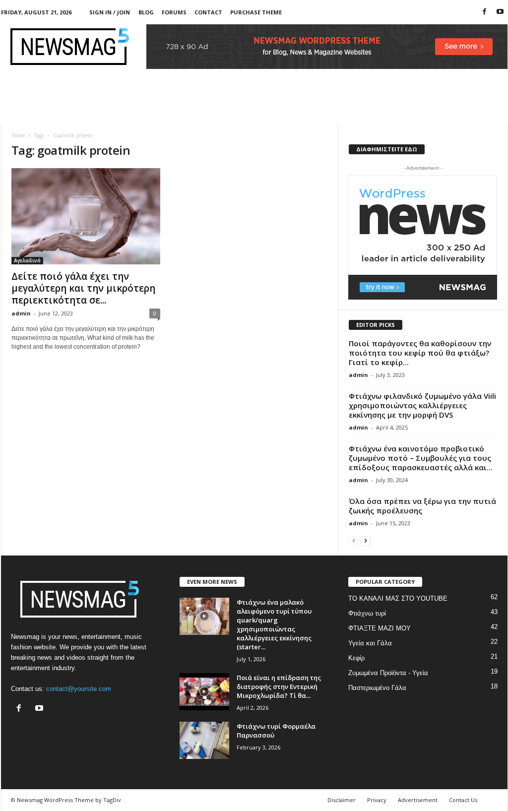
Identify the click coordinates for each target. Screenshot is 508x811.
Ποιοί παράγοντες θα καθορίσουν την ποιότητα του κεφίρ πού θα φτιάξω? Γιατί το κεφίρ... (420, 352)
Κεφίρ (356, 658)
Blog (146, 12)
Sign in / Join (109, 12)
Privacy (376, 800)
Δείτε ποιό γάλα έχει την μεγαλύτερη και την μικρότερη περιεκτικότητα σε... (83, 288)
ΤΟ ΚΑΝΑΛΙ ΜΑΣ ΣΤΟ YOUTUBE (397, 598)
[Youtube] (500, 12)
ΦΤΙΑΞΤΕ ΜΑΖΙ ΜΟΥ (379, 628)
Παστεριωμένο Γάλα (377, 687)
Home (18, 135)
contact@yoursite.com (78, 688)
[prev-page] (354, 540)
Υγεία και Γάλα (370, 643)
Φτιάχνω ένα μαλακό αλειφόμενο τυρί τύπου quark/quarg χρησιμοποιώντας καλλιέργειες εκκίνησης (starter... (274, 624)
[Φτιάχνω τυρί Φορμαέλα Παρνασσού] (204, 740)
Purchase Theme (256, 12)
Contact (208, 12)
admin (21, 313)
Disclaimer (341, 800)
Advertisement (418, 800)
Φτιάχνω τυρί (367, 613)
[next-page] (366, 540)
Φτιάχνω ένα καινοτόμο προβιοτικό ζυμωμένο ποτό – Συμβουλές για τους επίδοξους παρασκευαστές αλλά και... (421, 457)
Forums (174, 12)
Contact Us (463, 800)
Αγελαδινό (27, 260)
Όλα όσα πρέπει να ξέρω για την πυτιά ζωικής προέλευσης (422, 505)
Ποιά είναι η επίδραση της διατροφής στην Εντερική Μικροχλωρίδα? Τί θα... (279, 686)
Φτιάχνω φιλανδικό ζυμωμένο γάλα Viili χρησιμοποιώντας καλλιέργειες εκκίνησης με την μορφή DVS (422, 405)
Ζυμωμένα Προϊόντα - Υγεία (388, 673)
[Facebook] (485, 12)
